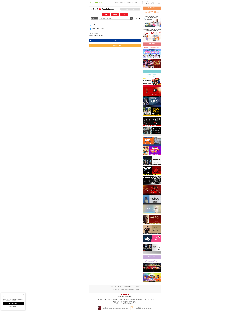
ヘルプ (136, 18)
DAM (125, 286)
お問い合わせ (120, 286)
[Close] (23, 294)
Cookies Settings (13, 306)
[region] (13, 301)
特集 (124, 14)
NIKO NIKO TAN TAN (98, 29)
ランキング (115, 14)
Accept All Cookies (13, 303)
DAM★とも (129, 286)
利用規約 (137, 289)
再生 (115, 40)
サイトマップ (113, 286)
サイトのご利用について (115, 289)
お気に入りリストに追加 (115, 45)
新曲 (106, 14)
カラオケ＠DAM (136, 286)
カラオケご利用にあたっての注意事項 (127, 289)
